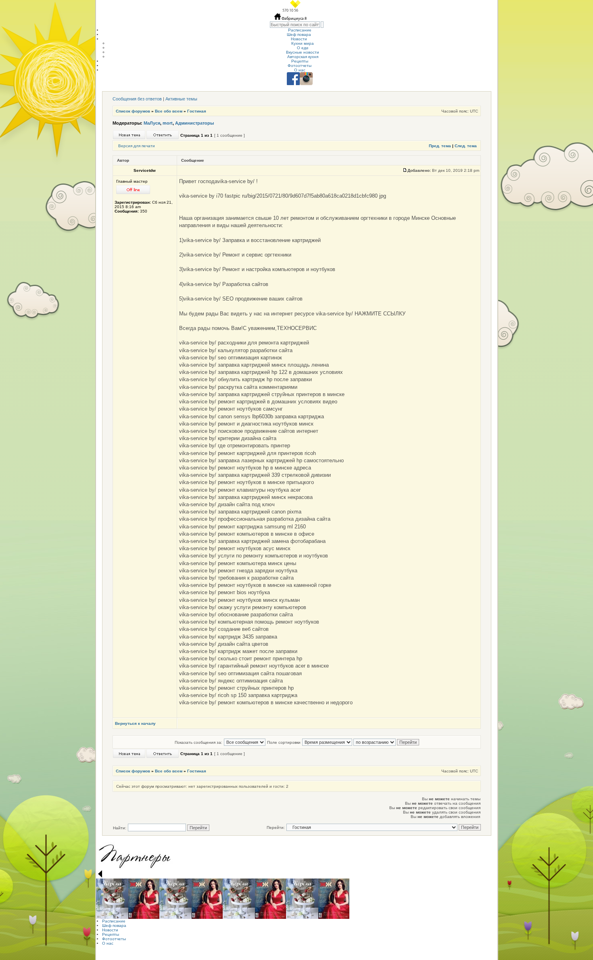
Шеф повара (299, 34)
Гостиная (196, 111)
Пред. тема (440, 146)
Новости (299, 39)
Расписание (299, 30)
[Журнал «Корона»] (112, 899)
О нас (299, 70)
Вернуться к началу (135, 723)
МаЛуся (152, 123)
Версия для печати (136, 146)
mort (168, 123)
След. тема (466, 146)
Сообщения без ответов (137, 98)
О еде (303, 48)
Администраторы (194, 123)
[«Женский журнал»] (143, 899)
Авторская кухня (302, 56)
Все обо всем (168, 111)
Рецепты (299, 61)
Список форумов (133, 111)
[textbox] (295, 24)
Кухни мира (302, 43)
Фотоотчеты (299, 65)
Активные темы (181, 98)
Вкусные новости (302, 52)
